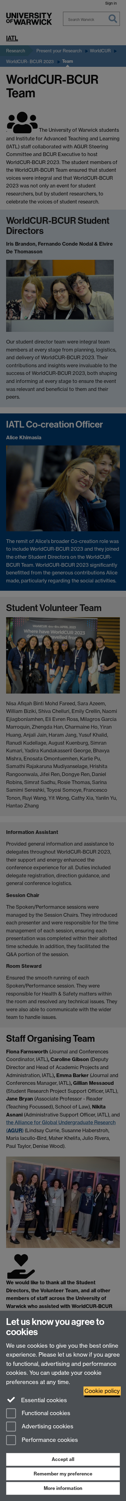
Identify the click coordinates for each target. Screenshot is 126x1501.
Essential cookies (43, 1400)
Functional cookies (45, 1413)
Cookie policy (102, 1390)
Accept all (63, 1459)
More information (63, 1488)
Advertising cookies (46, 1426)
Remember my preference (63, 1474)
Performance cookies (49, 1440)
